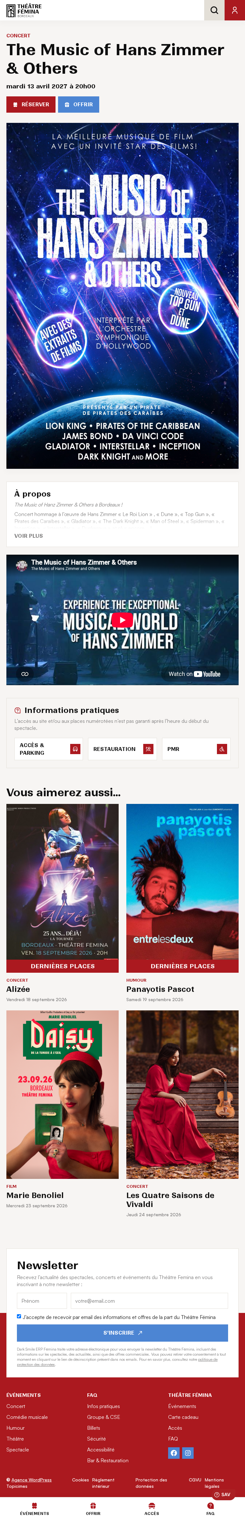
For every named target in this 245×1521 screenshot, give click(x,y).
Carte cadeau (183, 1417)
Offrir (93, 1513)
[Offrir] (93, 1505)
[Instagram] (188, 1453)
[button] (29, 536)
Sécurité (96, 1438)
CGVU (195, 1479)
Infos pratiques (103, 1406)
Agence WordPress (31, 1479)
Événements (182, 1406)
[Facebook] (174, 1453)
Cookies (80, 1479)
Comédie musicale (27, 1417)
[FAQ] (210, 1505)
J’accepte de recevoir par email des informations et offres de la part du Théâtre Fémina (119, 1317)
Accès (175, 1428)
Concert (15, 1406)
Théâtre (15, 1438)
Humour (15, 1428)
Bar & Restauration (108, 1460)
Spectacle (17, 1449)
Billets (93, 1428)
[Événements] (34, 1505)
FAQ (173, 1438)
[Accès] (152, 1505)
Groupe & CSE (103, 1417)
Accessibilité (101, 1449)
